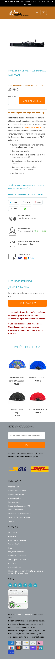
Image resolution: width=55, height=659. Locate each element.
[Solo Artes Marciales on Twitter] (10, 585)
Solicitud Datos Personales (19, 517)
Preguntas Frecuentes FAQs (19, 506)
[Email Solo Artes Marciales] (35, 585)
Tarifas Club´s (14, 544)
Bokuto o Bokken (33, 127)
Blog (10, 548)
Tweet (15, 202)
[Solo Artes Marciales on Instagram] (30, 585)
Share (27, 202)
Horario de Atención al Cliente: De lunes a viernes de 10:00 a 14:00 (25, 572)
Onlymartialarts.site (16, 552)
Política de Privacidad (17, 490)
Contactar (12, 536)
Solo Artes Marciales (23, 614)
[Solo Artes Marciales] (18, 13)
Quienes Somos (14, 487)
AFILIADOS (13, 563)
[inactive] (18, 608)
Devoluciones (14, 502)
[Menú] (37, 12)
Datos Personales (15, 510)
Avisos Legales (14, 498)
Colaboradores (14, 567)
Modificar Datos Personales (19, 513)
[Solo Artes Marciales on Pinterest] (25, 585)
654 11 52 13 (41, 231)
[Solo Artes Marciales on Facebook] (15, 585)
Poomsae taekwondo (17, 555)
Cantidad (12, 96)
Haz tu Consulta (27, 303)
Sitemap (11, 521)
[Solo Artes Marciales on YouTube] (20, 585)
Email (15, 209)
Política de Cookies (16, 494)
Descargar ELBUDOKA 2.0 (19, 559)
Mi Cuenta (12, 532)
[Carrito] (44, 12)
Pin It (39, 202)
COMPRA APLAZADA (17, 540)
